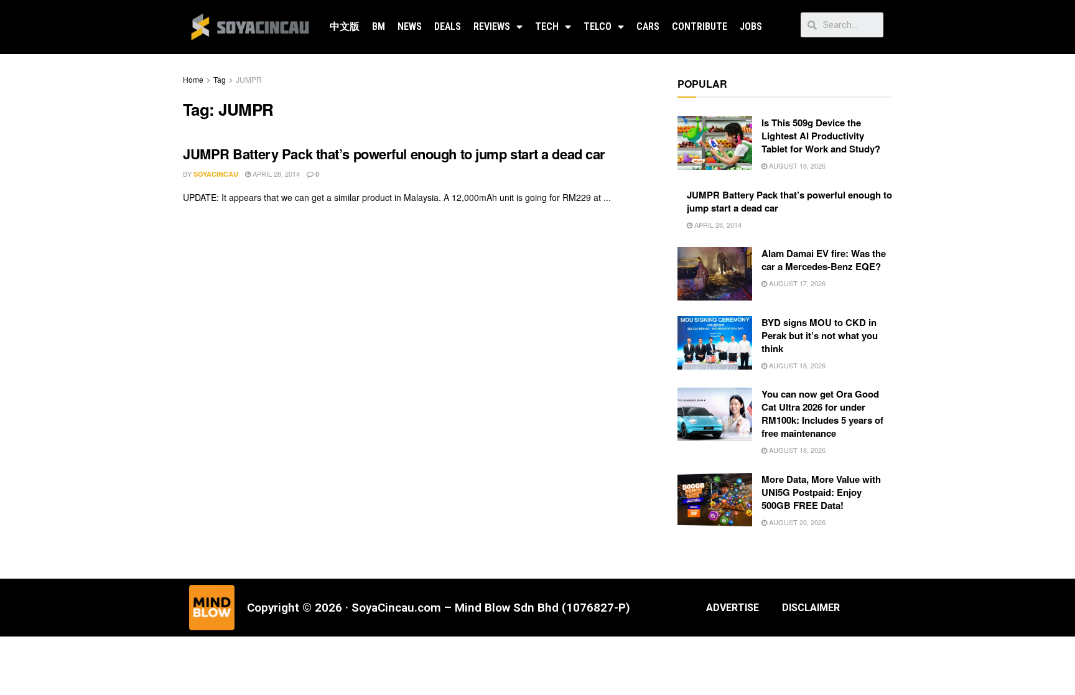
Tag (219, 79)
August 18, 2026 (796, 165)
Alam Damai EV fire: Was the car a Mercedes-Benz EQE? (823, 259)
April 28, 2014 (275, 174)
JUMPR (249, 79)
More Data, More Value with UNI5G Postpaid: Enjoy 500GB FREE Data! (821, 492)
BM (378, 26)
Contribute (699, 26)
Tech (547, 26)
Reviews (491, 26)
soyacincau (215, 174)
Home (193, 79)
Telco (598, 26)
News (410, 26)
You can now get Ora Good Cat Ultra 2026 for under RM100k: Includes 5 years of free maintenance (822, 413)
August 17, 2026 (796, 283)
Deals (447, 26)
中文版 (345, 26)
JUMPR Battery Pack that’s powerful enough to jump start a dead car (394, 154)
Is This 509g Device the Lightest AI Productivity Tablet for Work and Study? (820, 136)
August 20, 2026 (796, 522)
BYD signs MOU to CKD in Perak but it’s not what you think (819, 335)
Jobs (751, 26)
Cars (647, 26)
